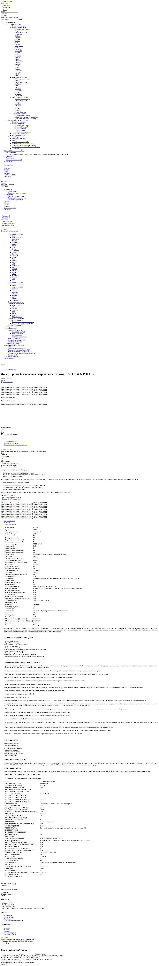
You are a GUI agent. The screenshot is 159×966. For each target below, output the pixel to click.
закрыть (3, 964)
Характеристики (9, 521)
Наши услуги (8, 165)
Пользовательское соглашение (17, 193)
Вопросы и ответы (10, 174)
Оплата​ (6, 170)
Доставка (7, 168)
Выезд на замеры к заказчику (17, 198)
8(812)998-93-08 (15, 154)
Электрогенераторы (10, 369)
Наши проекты (12, 191)
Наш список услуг (10, 933)
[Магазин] (4, 937)
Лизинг (6, 171)
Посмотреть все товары (19, 26)
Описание (7, 522)
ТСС (2, 429)
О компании (8, 161)
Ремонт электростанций (15, 199)
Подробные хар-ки (7, 382)
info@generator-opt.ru (36, 154)
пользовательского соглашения (42, 959)
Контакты (7, 176)
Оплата (6, 929)
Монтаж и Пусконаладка (16, 196)
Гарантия (7, 173)
